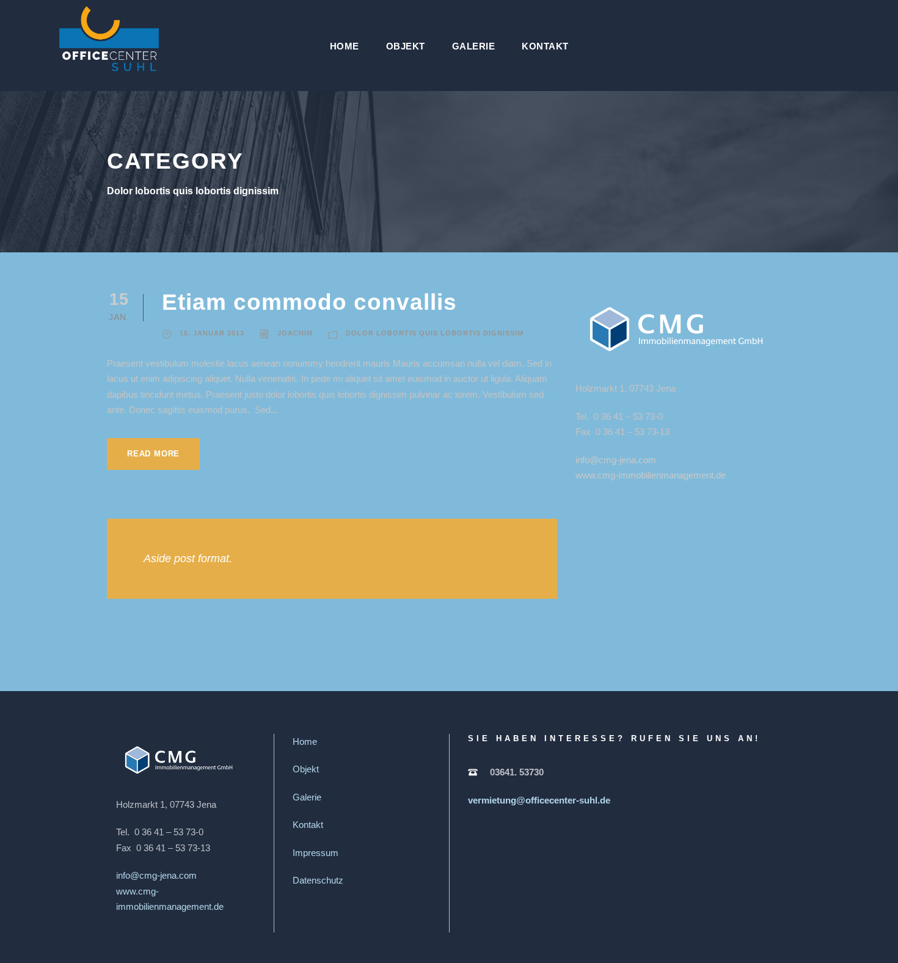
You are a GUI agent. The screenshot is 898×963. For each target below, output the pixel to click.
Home (344, 46)
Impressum (315, 853)
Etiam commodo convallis (309, 302)
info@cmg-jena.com (615, 460)
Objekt (405, 46)
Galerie (473, 46)
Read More (153, 453)
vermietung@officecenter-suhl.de (539, 800)
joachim (295, 333)
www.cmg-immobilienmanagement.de (650, 475)
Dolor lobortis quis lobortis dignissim (435, 333)
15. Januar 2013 (212, 333)
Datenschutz (318, 880)
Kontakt (545, 46)
